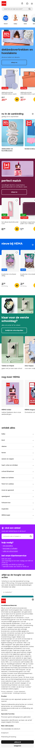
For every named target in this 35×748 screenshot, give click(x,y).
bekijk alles (17, 247)
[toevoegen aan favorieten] (17, 71)
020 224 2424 (6, 559)
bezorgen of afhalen (10, 548)
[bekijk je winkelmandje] (27, 3)
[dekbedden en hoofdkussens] (13, 135)
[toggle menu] (32, 3)
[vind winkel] (31, 536)
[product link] (10, 79)
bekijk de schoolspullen (17, 319)
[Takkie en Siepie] (13, 352)
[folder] (13, 398)
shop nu (17, 51)
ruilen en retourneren (10, 551)
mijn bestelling (8, 546)
